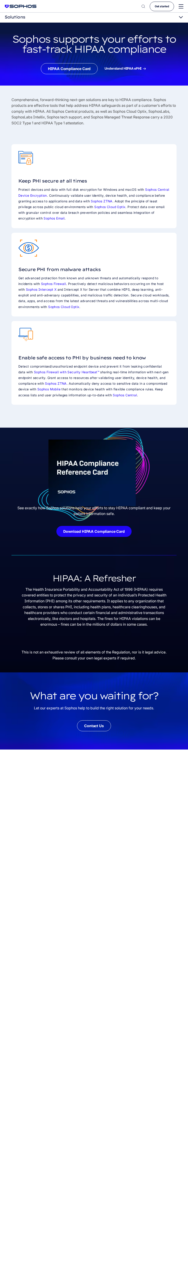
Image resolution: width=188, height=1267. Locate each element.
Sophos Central (125, 395)
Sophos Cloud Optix (109, 207)
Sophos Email (54, 218)
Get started (162, 6)
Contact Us (94, 726)
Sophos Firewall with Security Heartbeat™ (66, 372)
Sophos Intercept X (41, 289)
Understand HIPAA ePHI (123, 68)
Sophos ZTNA (101, 201)
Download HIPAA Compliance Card (93, 531)
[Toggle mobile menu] (181, 6)
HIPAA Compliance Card (69, 68)
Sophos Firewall (53, 284)
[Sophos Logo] (21, 6)
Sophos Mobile (49, 389)
